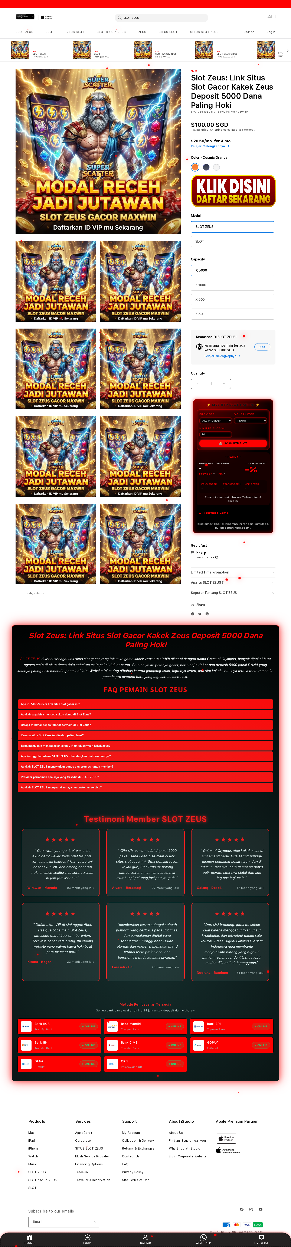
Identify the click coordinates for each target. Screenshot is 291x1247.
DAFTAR (145, 1242)
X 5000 (201, 270)
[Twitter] (201, 614)
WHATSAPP (203, 1242)
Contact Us (131, 1156)
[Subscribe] (94, 1222)
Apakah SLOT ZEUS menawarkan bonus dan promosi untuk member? (67, 766)
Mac (31, 1132)
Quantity (198, 373)
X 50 (199, 314)
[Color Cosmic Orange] (195, 167)
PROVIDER (207, 414)
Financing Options (89, 1164)
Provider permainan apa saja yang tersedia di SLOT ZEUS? (60, 777)
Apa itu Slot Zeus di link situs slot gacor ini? (50, 704)
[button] (24, 32)
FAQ (125, 1164)
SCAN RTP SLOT (233, 443)
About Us (176, 1132)
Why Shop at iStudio (184, 1148)
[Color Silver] (216, 167)
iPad (31, 1140)
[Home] (25, 17)
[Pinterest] (208, 614)
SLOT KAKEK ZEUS (111, 32)
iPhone (33, 1148)
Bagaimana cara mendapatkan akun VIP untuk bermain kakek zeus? (65, 745)
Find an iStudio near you (187, 1140)
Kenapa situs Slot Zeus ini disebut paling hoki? (52, 735)
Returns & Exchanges (138, 1148)
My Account (131, 1132)
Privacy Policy (133, 1172)
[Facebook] (194, 614)
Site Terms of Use (135, 1180)
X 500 (200, 299)
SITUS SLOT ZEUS (204, 32)
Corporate (83, 1140)
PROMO (29, 1242)
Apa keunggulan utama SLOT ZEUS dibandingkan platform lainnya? (66, 756)
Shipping (216, 129)
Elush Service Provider (92, 1156)
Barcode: (224, 111)
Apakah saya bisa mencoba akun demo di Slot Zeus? (56, 714)
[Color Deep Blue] (206, 167)
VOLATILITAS (244, 414)
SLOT (50, 32)
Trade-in (81, 1172)
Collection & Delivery (138, 1140)
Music (32, 1164)
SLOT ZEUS (24, 32)
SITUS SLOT (168, 32)
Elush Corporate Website (188, 1156)
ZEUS (142, 32)
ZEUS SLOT (75, 32)
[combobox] (161, 17)
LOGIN (87, 1242)
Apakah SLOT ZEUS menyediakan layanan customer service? (61, 787)
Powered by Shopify (250, 1232)
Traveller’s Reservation (92, 1180)
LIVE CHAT (261, 1242)
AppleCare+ (84, 1132)
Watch (33, 1156)
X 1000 (200, 285)
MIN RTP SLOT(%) (212, 428)
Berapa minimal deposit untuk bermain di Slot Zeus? (56, 724)
